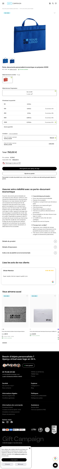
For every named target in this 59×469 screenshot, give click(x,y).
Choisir (7, 464)
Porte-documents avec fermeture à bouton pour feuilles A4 (43, 331)
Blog (32, 388)
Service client (35, 407)
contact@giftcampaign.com (11, 374)
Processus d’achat (7, 407)
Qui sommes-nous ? (8, 385)
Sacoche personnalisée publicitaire (10, 8)
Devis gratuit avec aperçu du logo (29, 168)
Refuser (20, 464)
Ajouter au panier (29, 173)
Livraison (10, 133)
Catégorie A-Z (35, 385)
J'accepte (14, 460)
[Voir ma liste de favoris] (56, 3)
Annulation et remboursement (11, 412)
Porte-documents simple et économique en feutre (13, 331)
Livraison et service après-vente (11, 409)
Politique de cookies (37, 398)
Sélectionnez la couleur (11, 74)
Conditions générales (8, 398)
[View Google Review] (53, 282)
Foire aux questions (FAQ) (38, 409)
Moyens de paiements (8, 414)
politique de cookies (20, 454)
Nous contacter (6, 388)
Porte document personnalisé (26, 8)
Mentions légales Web (8, 395)
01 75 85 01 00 (8, 372)
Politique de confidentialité (38, 395)
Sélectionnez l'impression (9, 88)
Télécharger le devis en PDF (13, 163)
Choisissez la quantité (8, 100)
